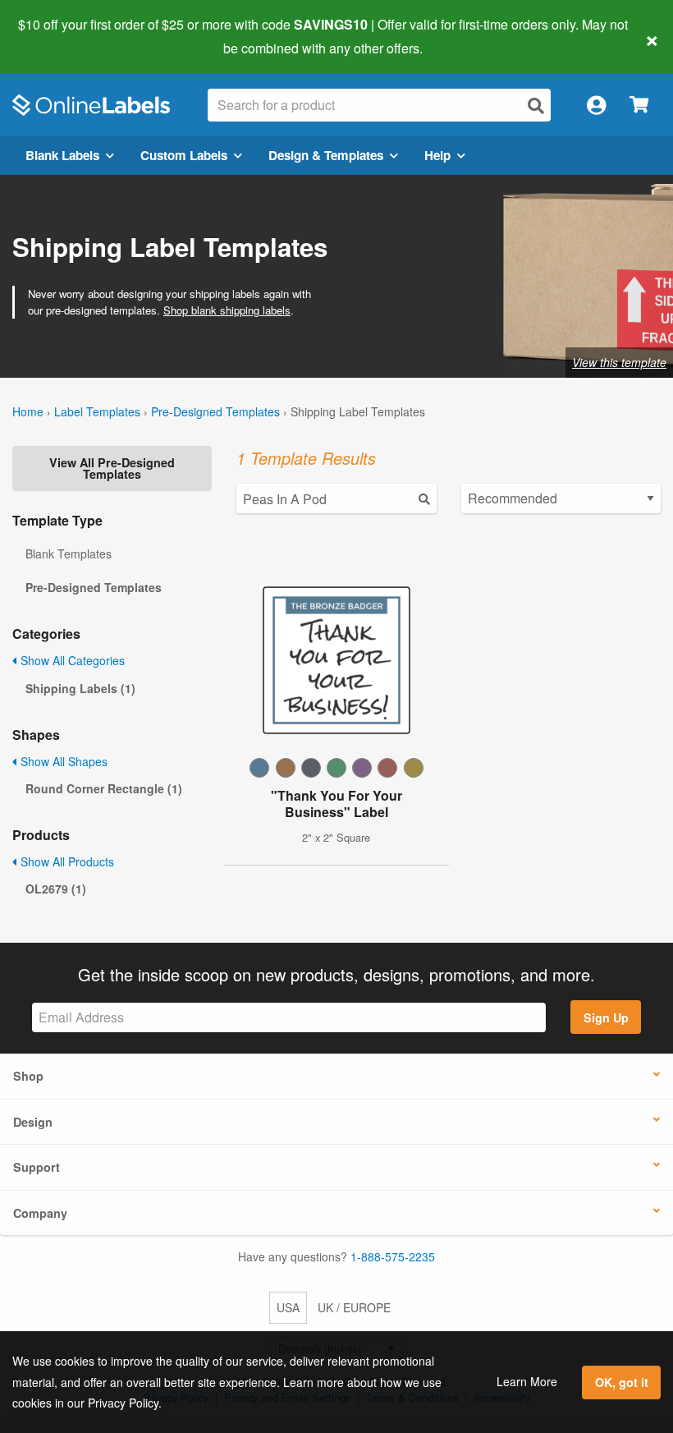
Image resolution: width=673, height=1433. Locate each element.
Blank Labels (62, 155)
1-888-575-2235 (392, 1256)
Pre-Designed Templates (215, 411)
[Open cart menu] (639, 105)
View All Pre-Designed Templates (112, 468)
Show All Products (65, 861)
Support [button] (36, 1167)
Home (27, 411)
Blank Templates (68, 553)
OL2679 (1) (55, 888)
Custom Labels (183, 155)
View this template (619, 362)
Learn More (527, 1381)
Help (437, 155)
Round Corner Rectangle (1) (103, 788)
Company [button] (40, 1213)
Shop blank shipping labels (227, 310)
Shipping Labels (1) (80, 688)
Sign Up (606, 1017)
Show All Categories (71, 660)
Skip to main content (59, 36)
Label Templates (97, 411)
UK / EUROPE (354, 1307)
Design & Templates (325, 155)
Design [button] (33, 1122)
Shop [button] (28, 1076)
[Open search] (536, 105)
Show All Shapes (62, 761)
